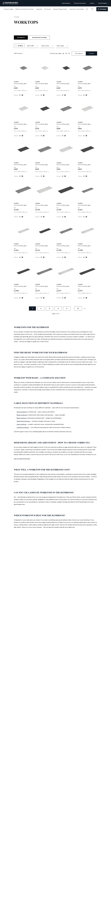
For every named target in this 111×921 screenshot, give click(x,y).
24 (63, 53)
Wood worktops (22, 412)
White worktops (22, 415)
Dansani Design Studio (60, 9)
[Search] (87, 9)
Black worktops (21, 418)
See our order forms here (22, 458)
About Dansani (66, 3)
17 (78, 308)
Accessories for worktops (39, 37)
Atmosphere (79, 53)
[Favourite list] (92, 9)
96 (69, 53)
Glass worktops (21, 424)
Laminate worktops (23, 427)
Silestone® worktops (23, 421)
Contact (92, 3)
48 (66, 53)
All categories (21, 37)
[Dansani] (10, 3)
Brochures (47, 9)
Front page (16, 16)
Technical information (80, 3)
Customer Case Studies (76, 9)
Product (91, 53)
